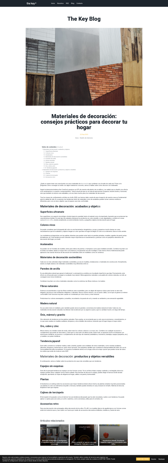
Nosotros (60, 3)
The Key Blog (84, 19)
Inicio (53, 3)
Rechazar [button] (162, 459)
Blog (72, 3)
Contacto (80, 3)
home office (49, 220)
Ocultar (60, 147)
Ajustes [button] (153, 459)
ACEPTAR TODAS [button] (142, 459)
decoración (84, 184)
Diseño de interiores (86, 138)
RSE (67, 3)
